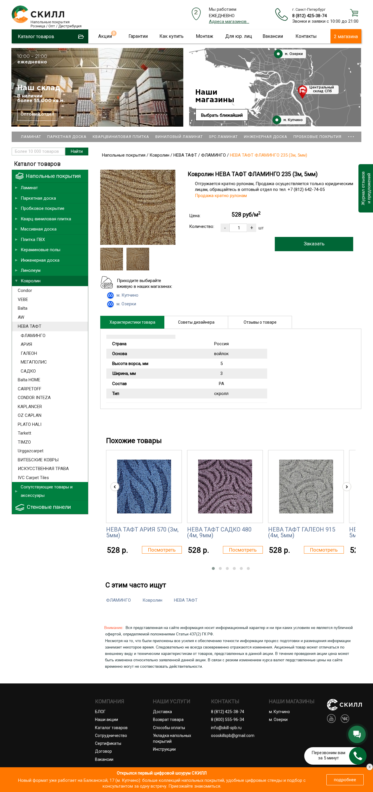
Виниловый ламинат (179, 136)
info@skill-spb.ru (226, 727)
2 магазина (346, 36)
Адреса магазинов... (229, 21)
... (351, 134)
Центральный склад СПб (321, 89)
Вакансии (273, 36)
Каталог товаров (111, 727)
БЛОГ (100, 711)
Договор (103, 751)
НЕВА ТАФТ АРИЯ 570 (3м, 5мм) (142, 532)
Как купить (171, 36)
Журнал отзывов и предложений (365, 188)
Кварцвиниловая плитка (121, 136)
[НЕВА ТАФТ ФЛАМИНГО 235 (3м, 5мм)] (137, 243)
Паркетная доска (67, 136)
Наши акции (106, 719)
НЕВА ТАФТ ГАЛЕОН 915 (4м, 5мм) (301, 532)
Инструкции (164, 749)
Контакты (306, 36)
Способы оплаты (169, 727)
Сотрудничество (111, 735)
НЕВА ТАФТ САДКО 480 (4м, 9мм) (219, 532)
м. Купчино (292, 120)
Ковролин (152, 600)
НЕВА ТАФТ (186, 600)
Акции (105, 36)
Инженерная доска (265, 136)
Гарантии (138, 36)
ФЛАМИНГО (118, 600)
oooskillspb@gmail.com (232, 735)
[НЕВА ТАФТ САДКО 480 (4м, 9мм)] (225, 486)
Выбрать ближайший (222, 115)
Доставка (162, 711)
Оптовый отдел (37, 114)
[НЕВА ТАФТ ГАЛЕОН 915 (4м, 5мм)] (306, 486)
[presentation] (114, 486)
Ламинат (31, 136)
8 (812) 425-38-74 (309, 15)
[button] (213, 568)
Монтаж (204, 36)
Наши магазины (214, 96)
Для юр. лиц (238, 36)
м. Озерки (293, 54)
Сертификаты (108, 743)
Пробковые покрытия (317, 136)
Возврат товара (168, 719)
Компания (109, 701)
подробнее (345, 779)
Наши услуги (171, 701)
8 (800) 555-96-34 (227, 719)
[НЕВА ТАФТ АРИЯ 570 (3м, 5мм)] (144, 486)
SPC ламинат (223, 136)
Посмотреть (162, 550)
